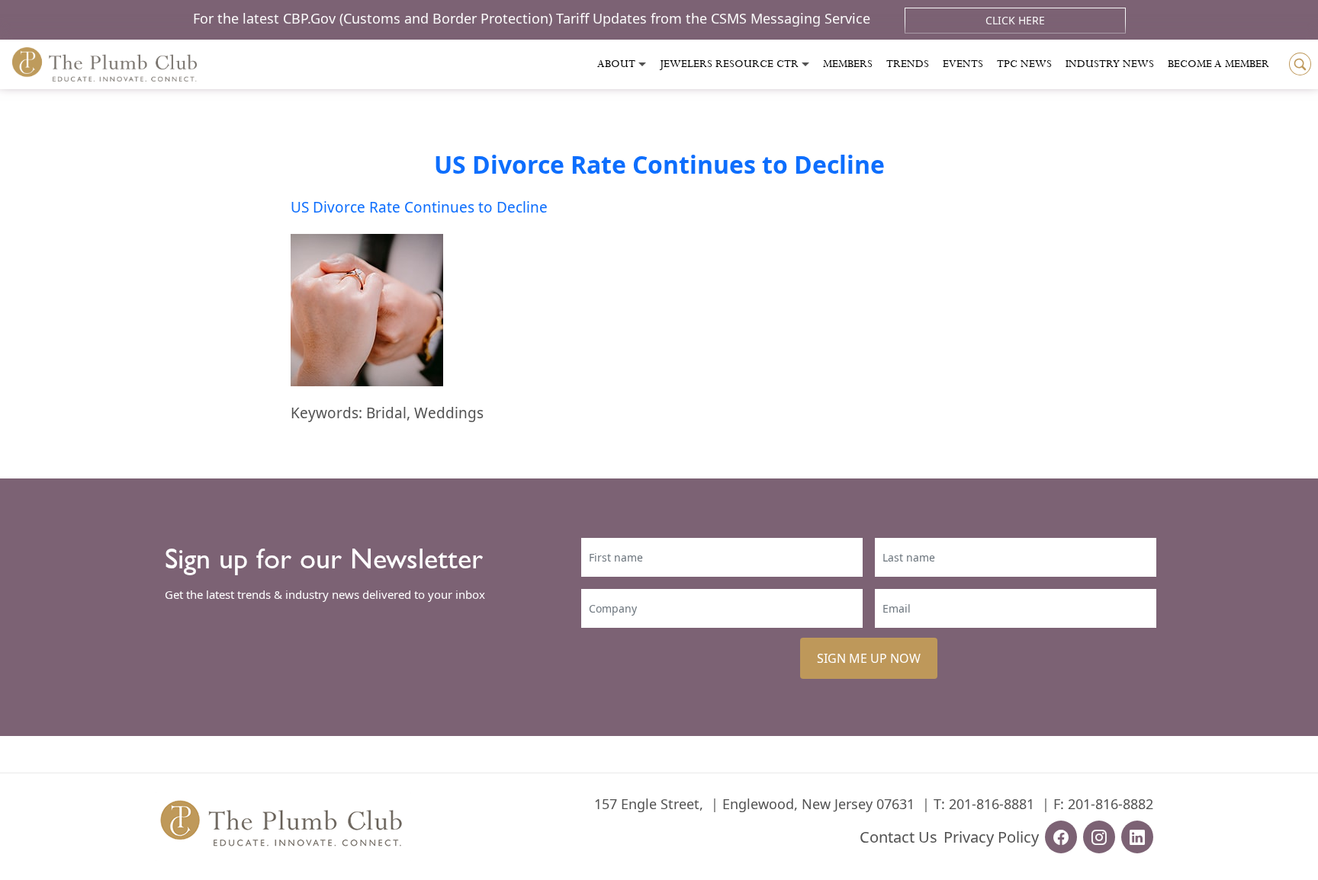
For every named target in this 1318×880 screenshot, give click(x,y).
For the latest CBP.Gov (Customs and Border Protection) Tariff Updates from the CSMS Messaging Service (533, 18)
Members (848, 64)
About (616, 64)
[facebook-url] (1061, 837)
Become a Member (1218, 64)
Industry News (1110, 64)
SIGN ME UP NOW (869, 658)
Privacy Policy (991, 837)
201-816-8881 (991, 804)
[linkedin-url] (1137, 837)
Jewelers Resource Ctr (729, 64)
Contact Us (898, 837)
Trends (907, 64)
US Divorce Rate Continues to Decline (659, 164)
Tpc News (1024, 64)
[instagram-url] (1099, 837)
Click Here (1015, 20)
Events (963, 64)
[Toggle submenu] (642, 64)
